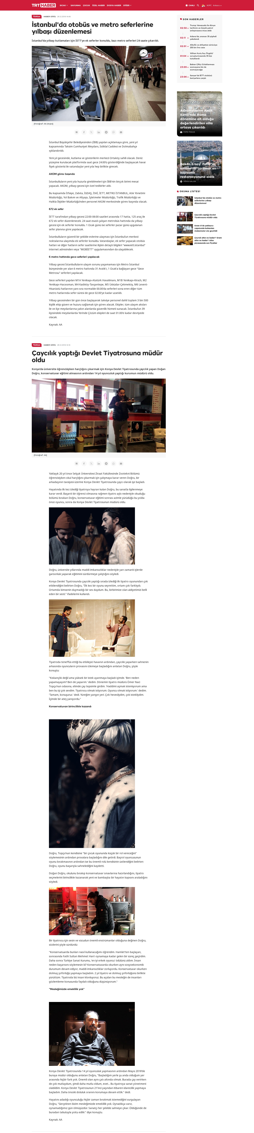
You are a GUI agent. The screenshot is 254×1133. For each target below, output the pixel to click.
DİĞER (126, 6)
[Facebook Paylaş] (84, 132)
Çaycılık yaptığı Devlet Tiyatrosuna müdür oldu (205, 216)
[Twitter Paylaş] (91, 132)
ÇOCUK (86, 6)
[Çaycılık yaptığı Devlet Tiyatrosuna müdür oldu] (185, 216)
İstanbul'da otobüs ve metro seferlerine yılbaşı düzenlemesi (207, 200)
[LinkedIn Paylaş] (98, 132)
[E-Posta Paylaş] (121, 132)
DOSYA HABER (114, 6)
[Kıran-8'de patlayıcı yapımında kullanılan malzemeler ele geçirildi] (185, 229)
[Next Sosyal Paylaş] (76, 132)
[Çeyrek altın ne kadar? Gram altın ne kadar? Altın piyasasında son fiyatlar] (185, 241)
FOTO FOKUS (189, 132)
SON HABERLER (193, 19)
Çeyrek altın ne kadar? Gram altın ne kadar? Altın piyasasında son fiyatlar (208, 240)
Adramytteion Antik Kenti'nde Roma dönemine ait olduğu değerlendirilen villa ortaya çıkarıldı (197, 119)
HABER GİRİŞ (50, 17)
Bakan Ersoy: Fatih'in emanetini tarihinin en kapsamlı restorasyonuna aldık (198, 171)
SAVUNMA (76, 6)
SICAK (63, 6)
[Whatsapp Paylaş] (113, 132)
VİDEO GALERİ (189, 181)
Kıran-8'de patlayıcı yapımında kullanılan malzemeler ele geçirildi (205, 228)
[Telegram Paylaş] (106, 132)
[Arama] (199, 5)
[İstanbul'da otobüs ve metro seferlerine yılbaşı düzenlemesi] (185, 201)
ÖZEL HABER (98, 6)
